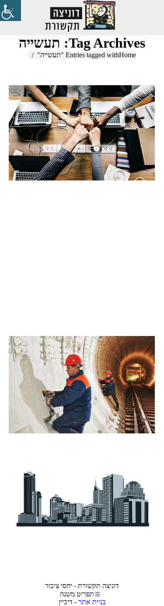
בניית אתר (92, 602)
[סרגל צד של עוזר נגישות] (10, 10)
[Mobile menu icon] (146, 17)
